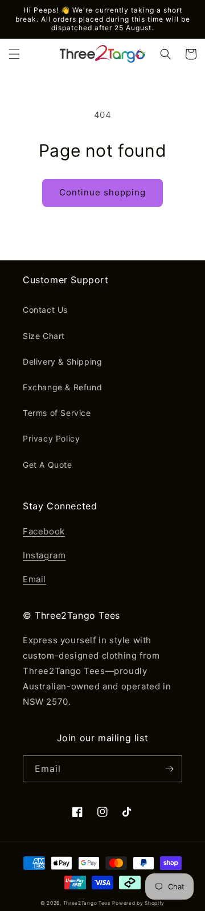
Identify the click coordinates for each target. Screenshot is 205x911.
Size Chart (44, 336)
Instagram (44, 555)
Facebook (44, 531)
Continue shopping (102, 192)
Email (34, 579)
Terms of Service (57, 413)
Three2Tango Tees (86, 903)
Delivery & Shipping (62, 361)
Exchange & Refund (62, 387)
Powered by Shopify (138, 903)
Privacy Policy (51, 438)
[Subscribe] (169, 768)
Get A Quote (47, 464)
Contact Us (45, 309)
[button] (14, 54)
